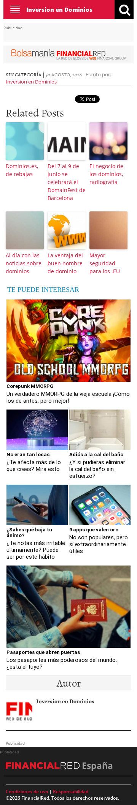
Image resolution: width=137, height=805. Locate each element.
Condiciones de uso (27, 791)
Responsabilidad (70, 791)
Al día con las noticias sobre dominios (23, 263)
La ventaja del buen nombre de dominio (65, 263)
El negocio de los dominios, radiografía (106, 174)
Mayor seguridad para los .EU (104, 263)
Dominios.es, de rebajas (22, 170)
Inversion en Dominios (59, 9)
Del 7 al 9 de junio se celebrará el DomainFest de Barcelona (67, 182)
